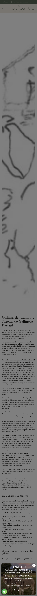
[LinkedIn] (18, 590)
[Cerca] (34, 565)
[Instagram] (23, 590)
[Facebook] (14, 590)
